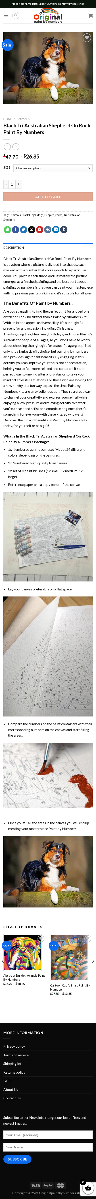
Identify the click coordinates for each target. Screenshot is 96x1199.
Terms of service (16, 1055)
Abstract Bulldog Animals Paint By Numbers (24, 977)
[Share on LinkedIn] (55, 230)
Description (13, 247)
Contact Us (12, 1098)
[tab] (48, 247)
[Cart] (90, 15)
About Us (10, 1089)
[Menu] (6, 15)
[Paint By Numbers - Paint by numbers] (48, 15)
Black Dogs (29, 215)
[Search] (15, 15)
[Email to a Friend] (31, 230)
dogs (40, 215)
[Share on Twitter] (23, 230)
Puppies (49, 215)
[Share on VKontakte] (47, 230)
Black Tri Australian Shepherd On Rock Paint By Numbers (47, 258)
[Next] (93, 970)
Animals (23, 119)
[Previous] (3, 970)
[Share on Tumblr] (63, 230)
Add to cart (48, 197)
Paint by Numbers (53, 303)
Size (6, 167)
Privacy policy (14, 1046)
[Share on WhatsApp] (7, 230)
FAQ (6, 1081)
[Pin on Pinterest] (39, 230)
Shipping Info (13, 1063)
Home (7, 119)
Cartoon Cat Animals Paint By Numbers (70, 987)
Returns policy (14, 1072)
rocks (58, 215)
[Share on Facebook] (15, 230)
